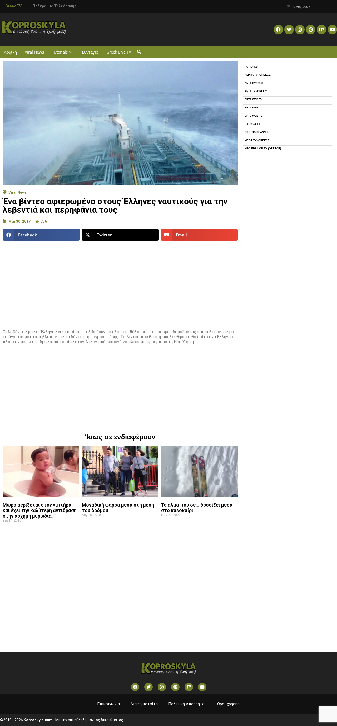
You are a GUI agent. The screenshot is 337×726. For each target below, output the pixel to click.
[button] (139, 52)
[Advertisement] (120, 283)
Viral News (34, 52)
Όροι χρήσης (228, 703)
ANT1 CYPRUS (254, 83)
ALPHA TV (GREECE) (258, 74)
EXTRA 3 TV (252, 123)
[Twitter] (289, 29)
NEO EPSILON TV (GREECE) (263, 148)
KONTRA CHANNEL (257, 132)
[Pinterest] (310, 29)
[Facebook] (278, 29)
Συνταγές (90, 52)
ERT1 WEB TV (253, 99)
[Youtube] (332, 29)
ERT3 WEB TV (253, 115)
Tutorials (60, 52)
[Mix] (321, 29)
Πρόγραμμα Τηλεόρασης (54, 6)
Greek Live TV (118, 52)
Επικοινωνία (108, 703)
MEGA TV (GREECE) (257, 140)
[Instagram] (300, 29)
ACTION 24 (252, 66)
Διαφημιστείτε (144, 703)
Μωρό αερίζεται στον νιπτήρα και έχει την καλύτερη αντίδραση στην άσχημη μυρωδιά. (40, 510)
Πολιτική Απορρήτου (187, 703)
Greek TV (13, 6)
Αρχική (10, 52)
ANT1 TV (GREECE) (257, 91)
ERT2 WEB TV (253, 107)
